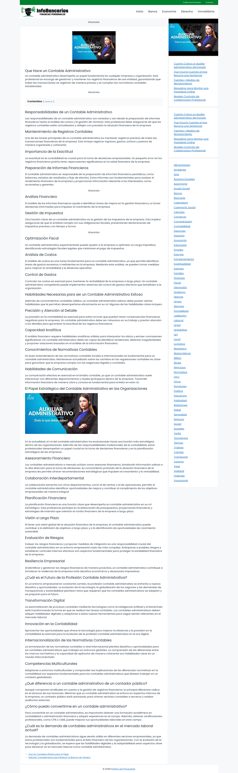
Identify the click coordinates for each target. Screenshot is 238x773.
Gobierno (179, 292)
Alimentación (182, 165)
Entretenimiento (184, 259)
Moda (177, 363)
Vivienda (179, 476)
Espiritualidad (182, 264)
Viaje (177, 466)
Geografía (180, 287)
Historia (178, 297)
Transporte (181, 457)
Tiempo (178, 443)
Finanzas (179, 278)
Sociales (179, 428)
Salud (177, 410)
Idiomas (179, 306)
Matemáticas (182, 353)
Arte (176, 174)
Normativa (180, 372)
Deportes (180, 231)
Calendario (181, 202)
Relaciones (180, 405)
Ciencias (179, 212)
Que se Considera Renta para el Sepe (48, 754)
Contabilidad (182, 226)
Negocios (180, 367)
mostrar (49, 101)
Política (178, 391)
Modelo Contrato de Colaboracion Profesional (190, 98)
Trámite (179, 452)
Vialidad (179, 471)
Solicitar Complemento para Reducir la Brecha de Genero (59, 757)
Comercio (180, 217)
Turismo (179, 461)
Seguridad (180, 414)
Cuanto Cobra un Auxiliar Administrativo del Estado (190, 65)
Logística (179, 344)
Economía (169, 11)
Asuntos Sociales (184, 179)
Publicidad (180, 400)
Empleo (178, 250)
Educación (180, 245)
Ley (176, 334)
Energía (179, 254)
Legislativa (180, 330)
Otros (177, 381)
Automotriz (180, 184)
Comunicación (183, 221)
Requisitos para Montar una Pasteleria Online (191, 89)
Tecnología (181, 438)
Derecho (187, 11)
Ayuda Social (182, 188)
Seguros (179, 419)
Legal (177, 325)
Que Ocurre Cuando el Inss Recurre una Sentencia (190, 73)
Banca (152, 11)
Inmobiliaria (206, 11)
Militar (177, 358)
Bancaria (179, 198)
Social (177, 424)
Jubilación (180, 315)
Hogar (178, 301)
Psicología (180, 395)
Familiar (179, 273)
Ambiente (180, 169)
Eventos (179, 268)
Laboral (178, 320)
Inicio (139, 11)
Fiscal (177, 282)
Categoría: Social (184, 207)
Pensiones (180, 386)
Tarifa (177, 433)
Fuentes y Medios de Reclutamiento (186, 81)
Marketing (180, 348)
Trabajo (179, 447)
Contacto (209, 2)
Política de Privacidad (192, 2)
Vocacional (181, 480)
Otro (176, 377)
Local (177, 339)
